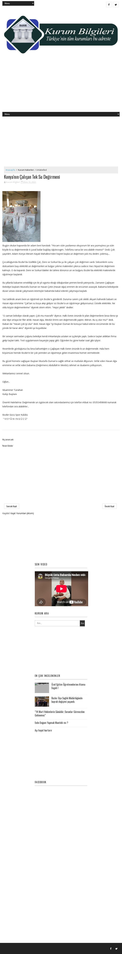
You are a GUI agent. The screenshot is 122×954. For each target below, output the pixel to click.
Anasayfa (10, 169)
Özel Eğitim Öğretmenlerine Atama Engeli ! (68, 686)
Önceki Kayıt (109, 506)
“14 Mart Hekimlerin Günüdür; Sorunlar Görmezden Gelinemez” (60, 713)
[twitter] (116, 5)
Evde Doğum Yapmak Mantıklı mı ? (51, 723)
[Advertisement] (60, 86)
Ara (82, 623)
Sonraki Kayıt (11, 506)
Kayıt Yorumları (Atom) (22, 513)
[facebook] (109, 5)
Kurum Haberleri (26, 169)
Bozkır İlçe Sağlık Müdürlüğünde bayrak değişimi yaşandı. (66, 700)
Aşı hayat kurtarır (43, 730)
